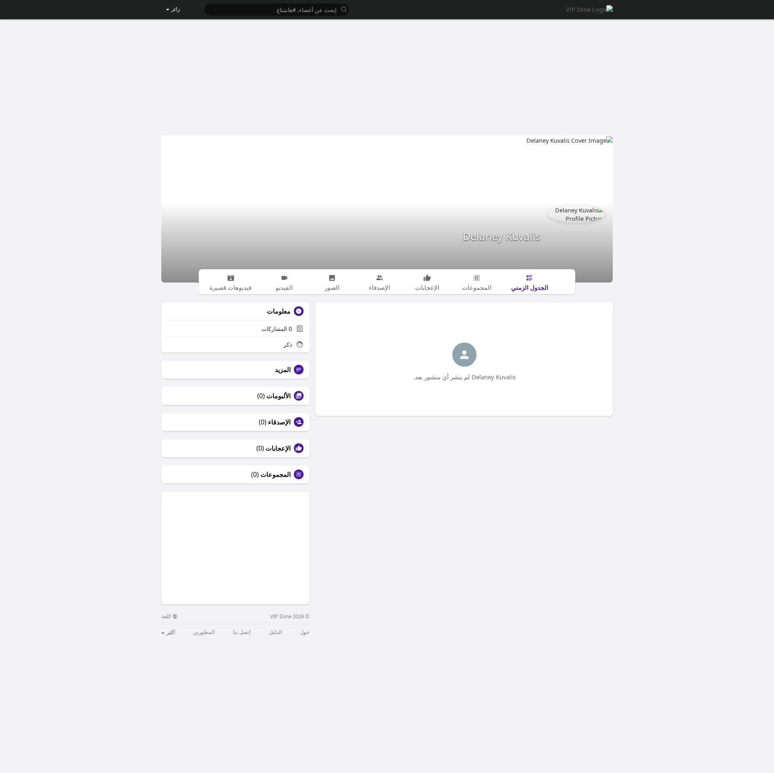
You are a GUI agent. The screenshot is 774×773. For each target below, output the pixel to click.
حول (305, 632)
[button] (276, 9)
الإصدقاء (279, 422)
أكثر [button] (170, 632)
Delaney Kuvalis (501, 236)
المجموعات (275, 474)
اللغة (167, 616)
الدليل (275, 632)
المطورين (204, 632)
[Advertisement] (387, 72)
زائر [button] (175, 8)
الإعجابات (278, 448)
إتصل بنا (242, 632)
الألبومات (278, 396)
